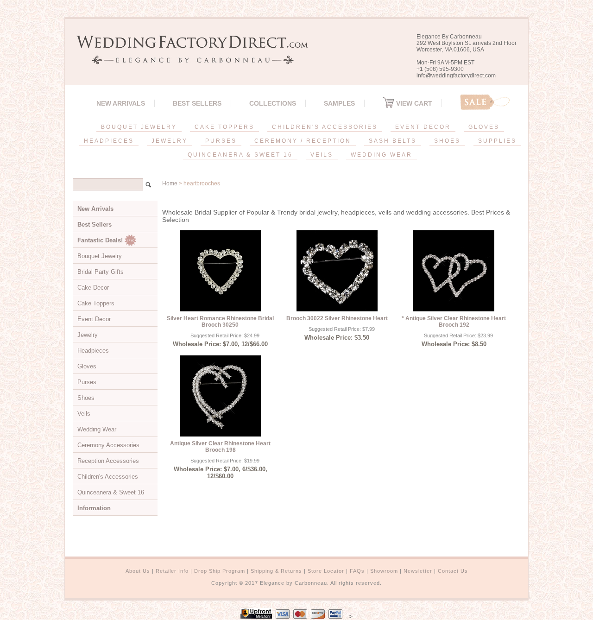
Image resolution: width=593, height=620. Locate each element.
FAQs (357, 571)
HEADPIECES (109, 141)
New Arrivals (120, 103)
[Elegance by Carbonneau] (187, 58)
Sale (485, 102)
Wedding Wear (96, 429)
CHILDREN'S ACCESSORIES (325, 127)
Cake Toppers (95, 303)
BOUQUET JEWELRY (139, 127)
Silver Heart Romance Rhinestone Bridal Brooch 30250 (220, 321)
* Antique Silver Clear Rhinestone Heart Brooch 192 (454, 321)
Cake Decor (93, 287)
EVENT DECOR (423, 127)
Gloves (86, 366)
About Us (138, 571)
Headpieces (93, 350)
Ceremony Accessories (108, 445)
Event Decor (94, 319)
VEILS (321, 155)
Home (169, 183)
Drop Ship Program (219, 571)
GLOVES (483, 127)
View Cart (413, 103)
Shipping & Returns (276, 571)
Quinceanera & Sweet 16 (110, 492)
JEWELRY (169, 141)
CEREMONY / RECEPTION (302, 141)
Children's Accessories (107, 476)
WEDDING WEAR (381, 155)
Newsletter (418, 571)
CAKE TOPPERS (224, 127)
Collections (272, 103)
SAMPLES (339, 103)
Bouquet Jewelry (99, 256)
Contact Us (453, 571)
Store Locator (326, 571)
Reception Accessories (108, 460)
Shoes (86, 397)
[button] (592, 618)
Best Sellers (197, 103)
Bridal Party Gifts (100, 271)
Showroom (384, 571)
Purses (86, 382)
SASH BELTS (392, 141)
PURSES (221, 141)
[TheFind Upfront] (256, 616)
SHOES (447, 141)
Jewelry (87, 334)
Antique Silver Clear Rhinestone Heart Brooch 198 (220, 446)
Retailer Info (172, 571)
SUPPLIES (497, 141)
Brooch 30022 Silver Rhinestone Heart (337, 318)
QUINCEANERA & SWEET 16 (240, 155)
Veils (83, 413)
